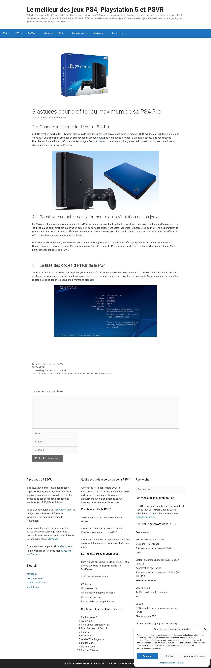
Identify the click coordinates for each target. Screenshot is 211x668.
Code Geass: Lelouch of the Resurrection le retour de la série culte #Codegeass (73, 373)
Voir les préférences (194, 656)
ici (92, 279)
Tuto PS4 (39, 367)
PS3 (61, 33)
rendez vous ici (65, 546)
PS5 (17, 33)
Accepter (147, 656)
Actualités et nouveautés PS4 (49, 364)
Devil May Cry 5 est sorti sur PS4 (50, 370)
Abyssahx (32, 573)
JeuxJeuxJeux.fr (35, 578)
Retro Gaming (78, 33)
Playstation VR (62, 509)
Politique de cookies (167, 663)
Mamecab (48, 33)
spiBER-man (33, 587)
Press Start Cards (36, 582)
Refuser (170, 656)
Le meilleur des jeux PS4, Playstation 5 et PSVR (95, 9)
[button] (205, 629)
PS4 (5, 33)
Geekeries (98, 33)
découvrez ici (101, 141)
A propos (179, 663)
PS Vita (31, 33)
